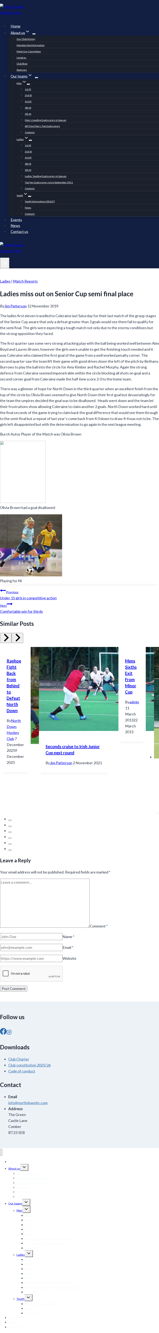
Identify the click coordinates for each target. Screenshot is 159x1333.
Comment (99, 926)
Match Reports (25, 281)
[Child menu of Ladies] (30, 140)
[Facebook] (3, 1031)
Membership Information (31, 45)
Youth (20, 1299)
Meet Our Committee (29, 51)
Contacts (30, 132)
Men (19, 1210)
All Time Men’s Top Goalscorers (42, 126)
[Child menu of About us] (34, 34)
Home (15, 26)
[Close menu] (1, 1152)
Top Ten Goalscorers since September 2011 (49, 182)
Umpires (21, 57)
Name (68, 936)
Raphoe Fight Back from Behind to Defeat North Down (14, 685)
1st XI (28, 89)
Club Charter (18, 1059)
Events (16, 219)
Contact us (19, 231)
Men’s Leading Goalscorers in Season (45, 120)
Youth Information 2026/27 (40, 201)
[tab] (10, 820)
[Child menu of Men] (28, 84)
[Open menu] (4, 263)
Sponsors (22, 69)
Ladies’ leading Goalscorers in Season (45, 176)
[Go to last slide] (6, 638)
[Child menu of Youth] (29, 196)
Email (68, 947)
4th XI (28, 107)
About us (14, 1168)
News (28, 207)
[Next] (17, 638)
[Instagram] (9, 1031)
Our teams (15, 1203)
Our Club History (26, 39)
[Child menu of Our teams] (36, 77)
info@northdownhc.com (28, 1102)
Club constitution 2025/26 (29, 1065)
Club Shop (22, 63)
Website (69, 958)
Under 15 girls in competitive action (28, 595)
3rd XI (28, 101)
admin (134, 702)
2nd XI (28, 95)
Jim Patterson (15, 306)
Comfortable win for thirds (21, 609)
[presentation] (74, 690)
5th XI (28, 113)
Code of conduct (21, 1071)
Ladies (5, 281)
